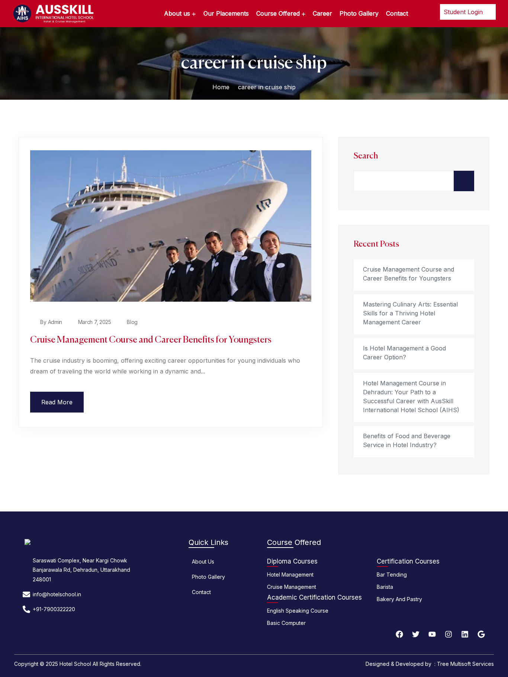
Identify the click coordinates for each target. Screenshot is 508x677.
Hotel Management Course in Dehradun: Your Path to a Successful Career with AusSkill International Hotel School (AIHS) (411, 396)
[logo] (53, 13)
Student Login (464, 12)
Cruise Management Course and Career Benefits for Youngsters (150, 340)
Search (366, 156)
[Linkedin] (465, 634)
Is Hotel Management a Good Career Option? (404, 352)
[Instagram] (448, 634)
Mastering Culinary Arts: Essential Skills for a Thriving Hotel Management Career (410, 313)
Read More (57, 402)
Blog (132, 322)
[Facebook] (399, 634)
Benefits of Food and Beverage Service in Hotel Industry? (406, 440)
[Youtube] (432, 634)
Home (220, 87)
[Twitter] (416, 634)
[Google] (481, 634)
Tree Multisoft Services (465, 664)
